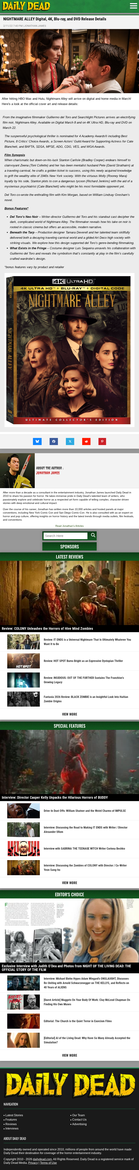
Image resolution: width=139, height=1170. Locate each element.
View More (69, 714)
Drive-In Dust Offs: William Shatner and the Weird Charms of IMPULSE (85, 811)
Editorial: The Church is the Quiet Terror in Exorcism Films (78, 1021)
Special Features (69, 725)
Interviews (11, 1128)
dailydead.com (42, 1159)
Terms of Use (48, 1162)
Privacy (33, 1162)
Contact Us (79, 1119)
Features (11, 1119)
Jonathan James (35, 25)
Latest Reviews (69, 556)
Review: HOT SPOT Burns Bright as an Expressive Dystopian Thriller (83, 661)
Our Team (78, 1115)
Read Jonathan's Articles (69, 525)
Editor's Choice (69, 894)
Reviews (11, 1124)
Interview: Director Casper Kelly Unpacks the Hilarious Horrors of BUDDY (55, 797)
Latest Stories (14, 1115)
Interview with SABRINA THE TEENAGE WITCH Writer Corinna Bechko (84, 848)
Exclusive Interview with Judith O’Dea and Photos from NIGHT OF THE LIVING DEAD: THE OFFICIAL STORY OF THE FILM (66, 968)
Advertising (79, 1124)
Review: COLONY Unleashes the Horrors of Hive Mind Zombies (47, 628)
